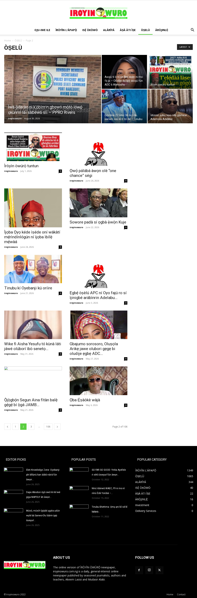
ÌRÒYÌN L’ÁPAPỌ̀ (66, 30)
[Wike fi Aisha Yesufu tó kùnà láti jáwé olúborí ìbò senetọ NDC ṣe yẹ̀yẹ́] (33, 325)
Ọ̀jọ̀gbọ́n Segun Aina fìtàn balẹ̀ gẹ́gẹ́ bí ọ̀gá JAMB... (31, 402)
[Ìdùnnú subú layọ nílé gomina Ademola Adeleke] (170, 106)
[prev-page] (7, 426)
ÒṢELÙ (145, 30)
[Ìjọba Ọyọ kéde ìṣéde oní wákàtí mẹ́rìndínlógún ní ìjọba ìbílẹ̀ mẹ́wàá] (33, 207)
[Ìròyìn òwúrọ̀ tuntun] (170, 72)
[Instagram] (149, 570)
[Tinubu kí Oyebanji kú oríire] (33, 269)
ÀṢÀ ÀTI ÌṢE (128, 30)
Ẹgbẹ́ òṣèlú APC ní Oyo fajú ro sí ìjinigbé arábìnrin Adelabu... (98, 295)
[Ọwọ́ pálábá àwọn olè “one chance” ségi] (98, 149)
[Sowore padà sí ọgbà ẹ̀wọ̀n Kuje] (98, 202)
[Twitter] (159, 570)
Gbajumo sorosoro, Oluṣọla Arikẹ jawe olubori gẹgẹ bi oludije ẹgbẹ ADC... (94, 349)
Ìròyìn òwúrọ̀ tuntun (21, 166)
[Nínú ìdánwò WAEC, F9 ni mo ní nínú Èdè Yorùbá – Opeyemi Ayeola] (79, 493)
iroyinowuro (15, 118)
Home (7, 40)
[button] (192, 30)
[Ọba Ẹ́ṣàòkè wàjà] (98, 380)
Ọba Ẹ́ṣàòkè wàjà (85, 400)
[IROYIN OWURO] (98, 13)
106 (48, 426)
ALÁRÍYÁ (108, 30)
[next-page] (57, 426)
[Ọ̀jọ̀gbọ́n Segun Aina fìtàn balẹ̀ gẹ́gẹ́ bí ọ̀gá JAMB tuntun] (33, 380)
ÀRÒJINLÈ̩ (161, 30)
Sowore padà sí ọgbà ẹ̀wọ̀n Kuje (98, 222)
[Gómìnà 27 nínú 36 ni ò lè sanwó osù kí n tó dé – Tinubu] (124, 106)
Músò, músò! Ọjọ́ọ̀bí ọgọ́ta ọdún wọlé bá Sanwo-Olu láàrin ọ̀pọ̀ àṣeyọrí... (43, 515)
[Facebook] (139, 570)
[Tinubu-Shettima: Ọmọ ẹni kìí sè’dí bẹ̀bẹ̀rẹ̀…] (79, 510)
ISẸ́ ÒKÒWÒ (90, 30)
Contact (181, 594)
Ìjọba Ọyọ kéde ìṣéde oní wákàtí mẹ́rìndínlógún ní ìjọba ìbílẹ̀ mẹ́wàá (32, 237)
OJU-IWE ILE (42, 30)
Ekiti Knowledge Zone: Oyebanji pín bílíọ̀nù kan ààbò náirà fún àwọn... (42, 475)
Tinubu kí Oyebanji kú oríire (28, 288)
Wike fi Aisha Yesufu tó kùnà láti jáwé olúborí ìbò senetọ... (32, 346)
